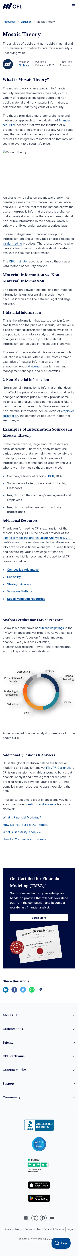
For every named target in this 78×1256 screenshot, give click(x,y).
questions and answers (40, 804)
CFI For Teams (13, 1056)
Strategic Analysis (19, 584)
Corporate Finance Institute (12, 5)
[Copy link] (40, 991)
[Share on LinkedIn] (6, 991)
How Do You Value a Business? (24, 839)
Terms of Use (32, 1229)
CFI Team (24, 65)
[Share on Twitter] (23, 991)
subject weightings (51, 628)
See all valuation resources (26, 598)
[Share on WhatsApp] (32, 991)
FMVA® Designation (59, 767)
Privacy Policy (13, 1229)
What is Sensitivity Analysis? (22, 832)
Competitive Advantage (23, 569)
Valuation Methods (20, 591)
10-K (51, 476)
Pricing (8, 1043)
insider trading (12, 243)
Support (8, 1084)
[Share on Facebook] (14, 991)
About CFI (10, 1015)
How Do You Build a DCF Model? (26, 825)
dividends (34, 366)
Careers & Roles (14, 1070)
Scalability (14, 577)
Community (11, 1097)
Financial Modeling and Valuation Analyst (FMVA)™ (38, 538)
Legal (70, 1229)
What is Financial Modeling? (22, 817)
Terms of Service (53, 1229)
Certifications (13, 1029)
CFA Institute (18, 261)
